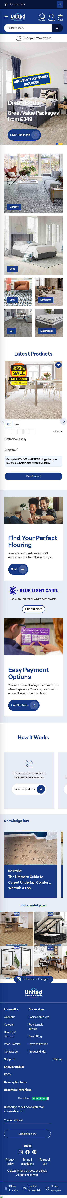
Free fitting (35, 1036)
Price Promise (12, 1044)
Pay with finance (38, 1044)
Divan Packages (20, 135)
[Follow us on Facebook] (27, 1152)
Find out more (33, 609)
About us (9, 1017)
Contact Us (11, 1051)
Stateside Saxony (15, 439)
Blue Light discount (10, 1034)
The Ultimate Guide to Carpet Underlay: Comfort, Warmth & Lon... (29, 882)
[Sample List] (42, 16)
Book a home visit (39, 1017)
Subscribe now (27, 1133)
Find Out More (20, 705)
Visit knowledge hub (34, 905)
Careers (9, 1024)
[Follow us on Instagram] (21, 1152)
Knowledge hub (14, 1067)
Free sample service (36, 1026)
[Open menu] (6, 18)
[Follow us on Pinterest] (34, 1152)
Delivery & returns (15, 1082)
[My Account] (51, 16)
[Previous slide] (3, 421)
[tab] (57, 144)
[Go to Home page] (18, 16)
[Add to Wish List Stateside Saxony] (58, 365)
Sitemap (58, 1059)
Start (14, 569)
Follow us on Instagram (36, 979)
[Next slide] (63, 421)
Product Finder (37, 1051)
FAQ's (7, 1074)
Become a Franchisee (17, 1089)
